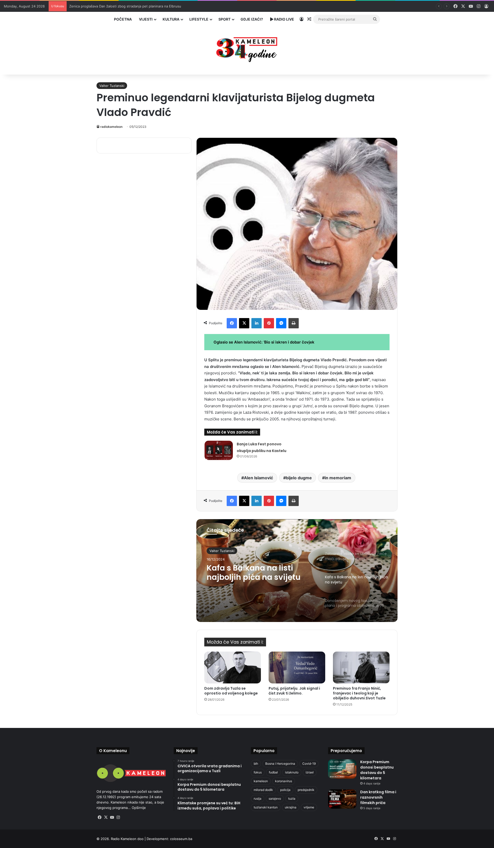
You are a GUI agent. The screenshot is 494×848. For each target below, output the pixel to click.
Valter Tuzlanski (111, 86)
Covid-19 (309, 763)
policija (285, 790)
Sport (224, 19)
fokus (258, 772)
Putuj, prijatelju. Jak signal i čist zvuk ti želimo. (294, 691)
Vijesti (146, 19)
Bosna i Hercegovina (280, 763)
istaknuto (291, 772)
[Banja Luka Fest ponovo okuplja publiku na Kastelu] (219, 450)
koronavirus (283, 781)
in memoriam (338, 477)
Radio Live (283, 19)
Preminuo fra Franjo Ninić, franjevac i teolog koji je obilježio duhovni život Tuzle (359, 693)
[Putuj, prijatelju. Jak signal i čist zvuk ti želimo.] (297, 667)
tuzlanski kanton (266, 807)
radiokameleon (111, 127)
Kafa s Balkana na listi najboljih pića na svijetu (254, 572)
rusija (257, 798)
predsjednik (306, 790)
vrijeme (309, 807)
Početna (123, 19)
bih (256, 763)
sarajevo (275, 798)
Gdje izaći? (252, 19)
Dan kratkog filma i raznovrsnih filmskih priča (378, 797)
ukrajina (290, 807)
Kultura (171, 19)
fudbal (273, 772)
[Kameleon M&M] (247, 48)
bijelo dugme (299, 477)
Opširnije (139, 808)
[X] (106, 817)
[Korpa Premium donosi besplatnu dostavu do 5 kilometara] (342, 769)
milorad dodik (263, 790)
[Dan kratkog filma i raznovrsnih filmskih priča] (342, 799)
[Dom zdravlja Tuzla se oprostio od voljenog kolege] (232, 667)
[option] (297, 570)
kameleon (261, 781)
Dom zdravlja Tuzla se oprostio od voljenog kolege (231, 691)
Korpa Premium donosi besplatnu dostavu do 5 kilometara (377, 770)
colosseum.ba (181, 839)
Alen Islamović (258, 477)
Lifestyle (198, 19)
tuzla (291, 798)
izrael (310, 772)
